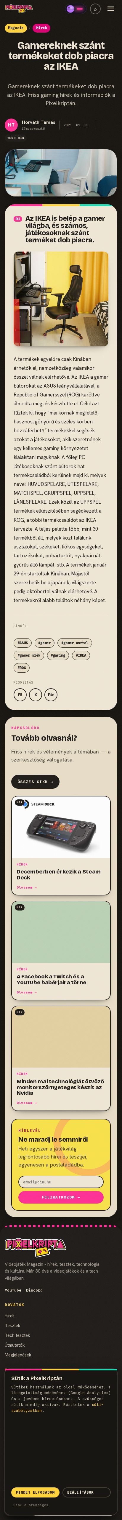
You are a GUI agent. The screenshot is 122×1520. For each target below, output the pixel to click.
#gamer (44, 643)
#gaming (58, 655)
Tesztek (12, 1325)
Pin (51, 694)
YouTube (13, 1290)
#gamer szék (28, 655)
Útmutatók (15, 1345)
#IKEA (81, 655)
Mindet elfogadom (35, 1492)
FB (20, 694)
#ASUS (22, 643)
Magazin (15, 28)
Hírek (10, 1316)
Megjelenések (18, 1355)
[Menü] (110, 8)
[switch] (75, 9)
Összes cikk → (35, 782)
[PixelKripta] (19, 8)
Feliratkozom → (61, 1197)
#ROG (21, 668)
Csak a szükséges (31, 1505)
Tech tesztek (17, 1335)
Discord (34, 1290)
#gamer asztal (74, 643)
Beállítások (80, 1492)
